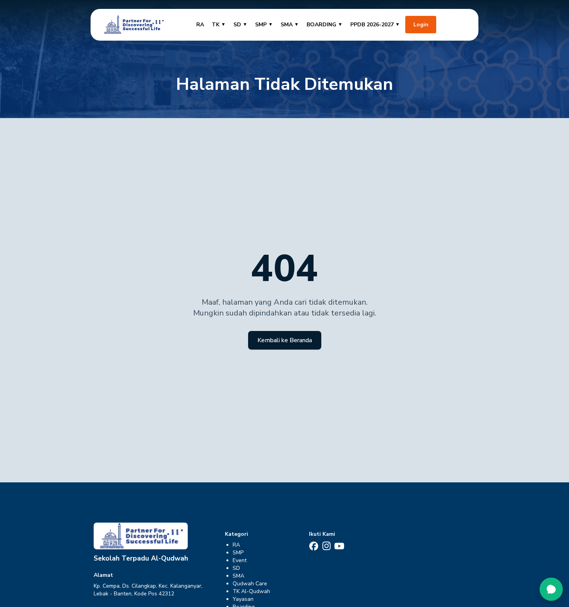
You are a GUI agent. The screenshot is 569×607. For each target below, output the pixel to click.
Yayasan (243, 599)
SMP (264, 24)
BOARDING (325, 24)
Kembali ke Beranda (284, 340)
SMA (290, 24)
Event (240, 560)
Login (420, 24)
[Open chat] (551, 589)
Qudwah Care (250, 583)
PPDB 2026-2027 (375, 24)
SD (240, 24)
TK (219, 24)
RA (200, 24)
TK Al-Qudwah (251, 591)
